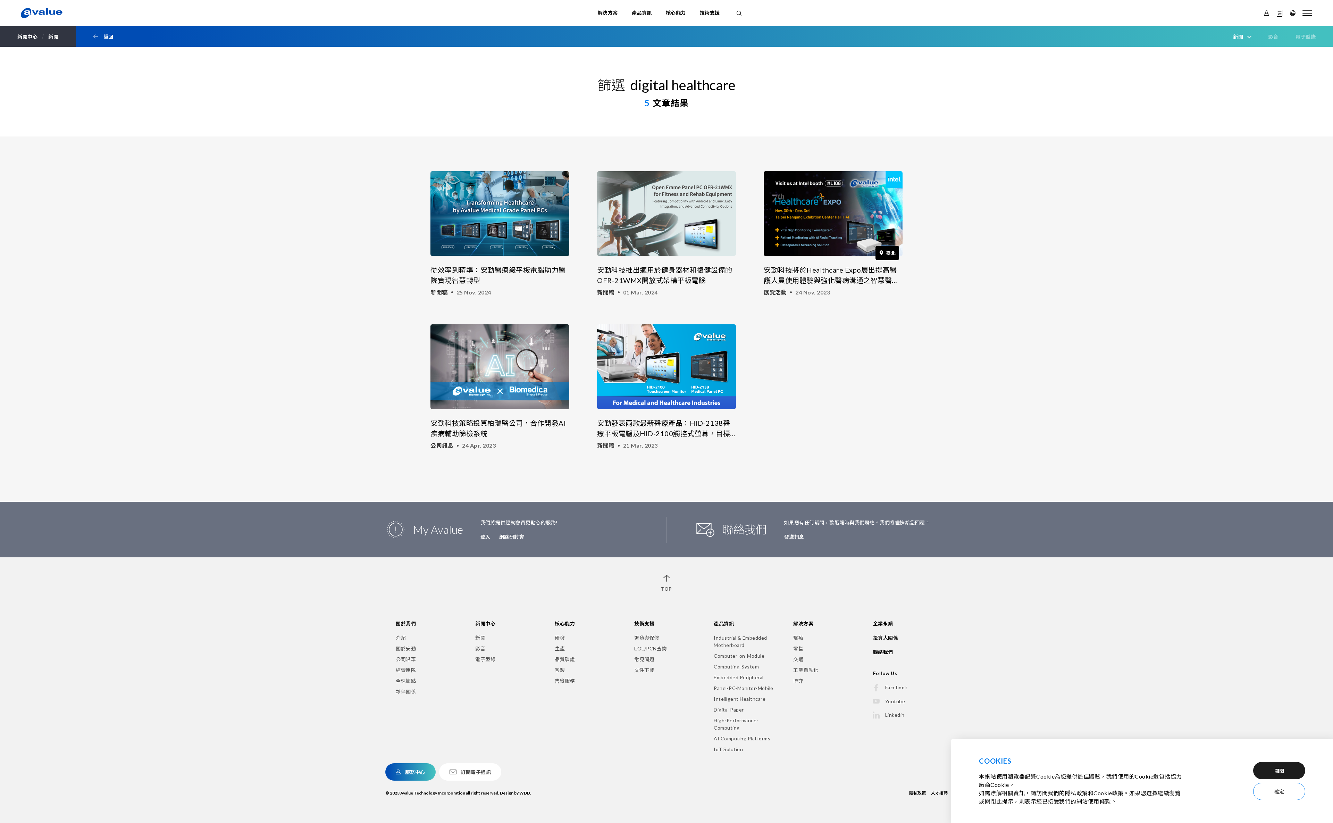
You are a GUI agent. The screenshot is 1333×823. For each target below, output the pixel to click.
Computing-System (736, 667)
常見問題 (644, 659)
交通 (798, 659)
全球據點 (406, 681)
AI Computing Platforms (742, 738)
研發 (560, 638)
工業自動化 (806, 670)
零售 (798, 648)
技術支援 (710, 13)
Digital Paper (729, 710)
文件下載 (644, 670)
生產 (560, 648)
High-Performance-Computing (736, 724)
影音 (1273, 37)
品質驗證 (565, 659)
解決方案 (608, 13)
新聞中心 (485, 623)
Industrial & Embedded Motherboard (740, 641)
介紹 (401, 638)
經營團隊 (406, 670)
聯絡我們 (883, 652)
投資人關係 (885, 638)
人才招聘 (939, 793)
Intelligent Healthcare (739, 699)
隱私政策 (917, 793)
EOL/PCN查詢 (650, 648)
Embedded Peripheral (739, 677)
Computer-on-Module (739, 656)
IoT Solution (728, 749)
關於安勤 (406, 648)
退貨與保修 (647, 638)
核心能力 (676, 13)
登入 (485, 537)
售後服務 (565, 681)
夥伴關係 (406, 692)
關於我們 (406, 623)
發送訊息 (794, 537)
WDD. (525, 793)
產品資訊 (642, 13)
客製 (560, 670)
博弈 (798, 681)
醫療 (798, 638)
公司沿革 (406, 659)
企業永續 (883, 623)
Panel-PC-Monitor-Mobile (743, 688)
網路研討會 (512, 537)
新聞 (480, 638)
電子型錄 (1306, 37)
